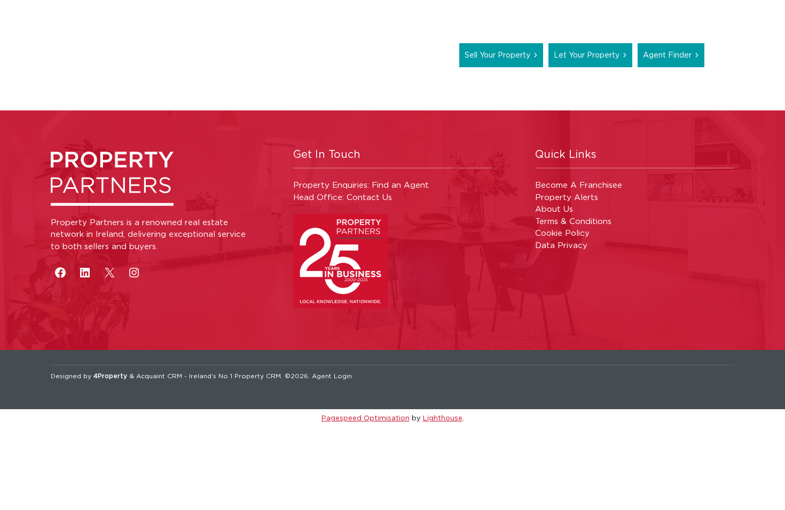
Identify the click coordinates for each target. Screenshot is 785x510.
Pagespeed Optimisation (365, 417)
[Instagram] (134, 272)
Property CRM (257, 375)
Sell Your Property (497, 55)
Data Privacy (561, 245)
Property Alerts (566, 197)
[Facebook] (60, 272)
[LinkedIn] (85, 272)
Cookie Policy (562, 232)
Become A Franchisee (578, 184)
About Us (554, 208)
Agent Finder (667, 55)
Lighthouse (442, 417)
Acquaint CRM (159, 375)
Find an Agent (400, 184)
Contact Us (369, 197)
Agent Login (332, 375)
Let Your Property (586, 55)
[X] (109, 272)
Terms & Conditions (573, 221)
